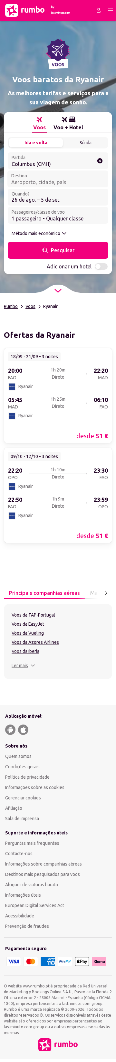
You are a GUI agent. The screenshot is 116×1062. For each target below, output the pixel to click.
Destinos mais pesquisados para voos (42, 874)
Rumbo (11, 306)
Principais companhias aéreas (44, 593)
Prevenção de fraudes (27, 926)
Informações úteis (23, 895)
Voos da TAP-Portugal (33, 615)
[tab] (39, 123)
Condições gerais (22, 766)
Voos (30, 306)
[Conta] (98, 10)
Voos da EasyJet (28, 624)
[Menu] (110, 10)
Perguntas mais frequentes (32, 843)
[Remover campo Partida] (100, 161)
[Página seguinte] (106, 593)
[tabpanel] (58, 641)
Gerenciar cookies (23, 797)
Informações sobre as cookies (34, 787)
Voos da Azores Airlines (35, 642)
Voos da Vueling (28, 633)
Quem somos (18, 756)
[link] (58, 395)
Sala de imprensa (22, 818)
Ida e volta (35, 142)
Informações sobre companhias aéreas (43, 864)
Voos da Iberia (25, 651)
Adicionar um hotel (69, 266)
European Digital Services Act (34, 905)
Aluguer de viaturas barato (31, 884)
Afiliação (13, 808)
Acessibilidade (19, 915)
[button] (23, 665)
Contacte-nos (19, 853)
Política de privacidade (27, 777)
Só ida (86, 142)
